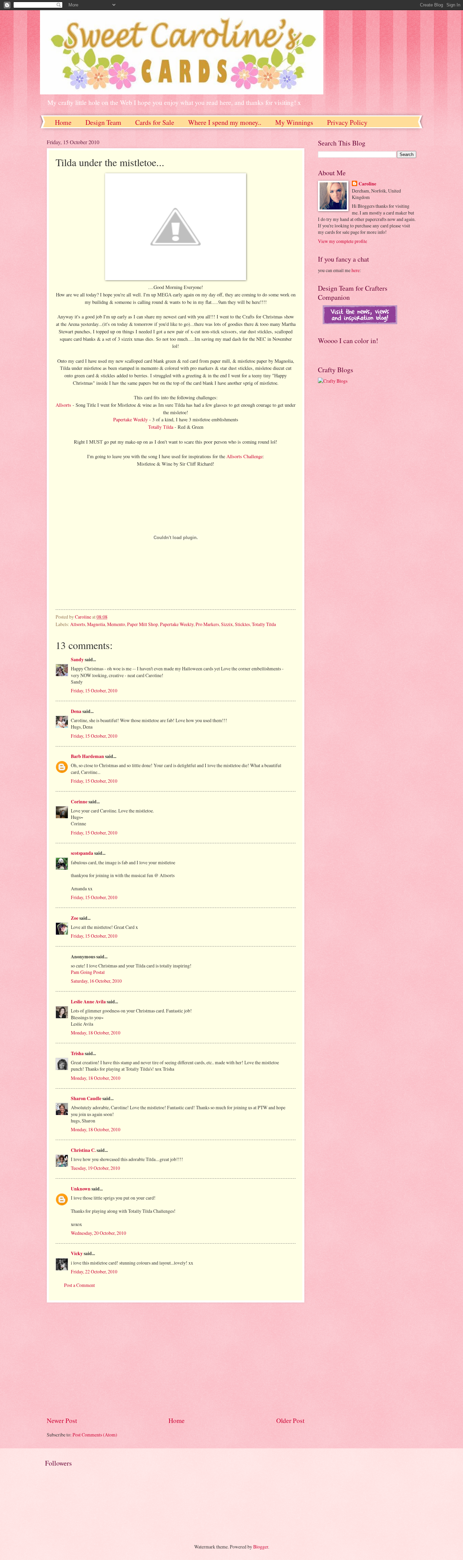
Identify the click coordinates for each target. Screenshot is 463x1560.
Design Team (103, 122)
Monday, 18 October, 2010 (95, 1032)
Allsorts (63, 405)
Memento (116, 624)
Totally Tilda (161, 427)
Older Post (290, 1420)
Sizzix (227, 624)
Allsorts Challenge (244, 456)
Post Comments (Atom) (95, 1434)
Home (63, 122)
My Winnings (294, 122)
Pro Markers (207, 624)
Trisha (77, 1053)
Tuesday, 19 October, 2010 (95, 1168)
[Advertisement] (175, 1359)
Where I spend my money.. (224, 122)
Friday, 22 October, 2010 (94, 1271)
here (355, 270)
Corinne (79, 801)
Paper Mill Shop (142, 624)
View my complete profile (342, 241)
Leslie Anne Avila (88, 1001)
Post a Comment (79, 1285)
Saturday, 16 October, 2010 (96, 981)
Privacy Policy (347, 122)
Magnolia (96, 624)
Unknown (80, 1188)
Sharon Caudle (86, 1098)
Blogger (260, 1546)
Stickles (242, 624)
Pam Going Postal (88, 972)
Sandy (77, 659)
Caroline (367, 184)
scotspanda (82, 853)
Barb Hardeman (87, 756)
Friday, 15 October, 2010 (94, 690)
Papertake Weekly (131, 419)
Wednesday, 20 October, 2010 (98, 1233)
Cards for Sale (154, 122)
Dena (76, 711)
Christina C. (83, 1150)
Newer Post (62, 1420)
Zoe (74, 918)
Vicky (77, 1253)
